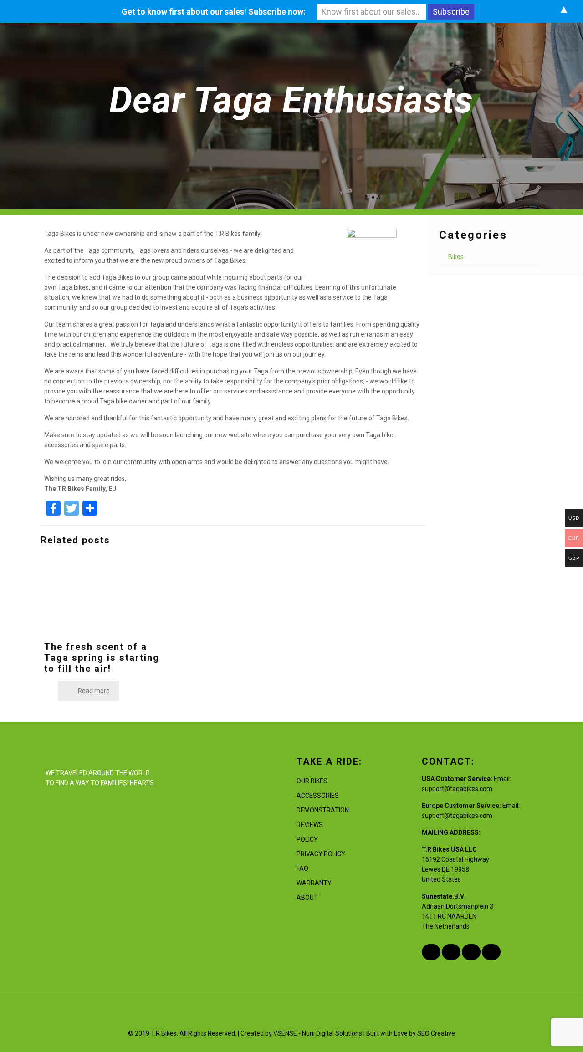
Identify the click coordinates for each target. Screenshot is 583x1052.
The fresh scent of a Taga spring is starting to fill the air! (101, 657)
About (307, 897)
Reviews (310, 824)
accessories (318, 795)
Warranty (314, 883)
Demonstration (323, 810)
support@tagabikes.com (457, 788)
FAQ (302, 868)
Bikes (456, 256)
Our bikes (312, 781)
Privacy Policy (321, 854)
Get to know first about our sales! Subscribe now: (214, 11)
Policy (307, 839)
